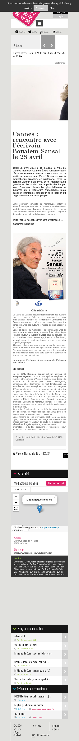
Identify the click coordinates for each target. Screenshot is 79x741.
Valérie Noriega (24, 453)
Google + (46, 32)
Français (61, 12)
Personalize (40, 8)
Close (52, 8)
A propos (37, 725)
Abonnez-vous (43, 735)
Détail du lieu (20, 489)
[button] (39, 509)
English (61, 16)
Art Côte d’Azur (17, 730)
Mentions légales (56, 727)
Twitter (34, 32)
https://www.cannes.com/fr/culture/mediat (33, 553)
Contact (17, 735)
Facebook (22, 32)
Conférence (59, 63)
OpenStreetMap (50, 527)
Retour (18, 45)
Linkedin (59, 32)
